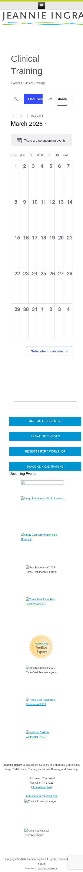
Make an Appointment (45, 421)
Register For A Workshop (45, 451)
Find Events (37, 99)
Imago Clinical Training (45, 466)
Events (15, 83)
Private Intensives (45, 436)
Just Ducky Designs (47, 868)
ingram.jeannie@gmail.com (41, 796)
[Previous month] (13, 115)
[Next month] (21, 115)
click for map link (41, 787)
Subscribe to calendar (47, 351)
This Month (37, 116)
